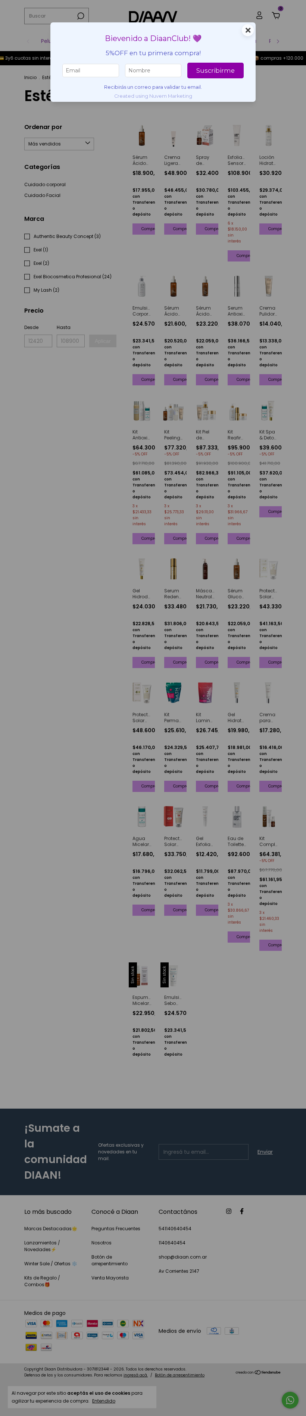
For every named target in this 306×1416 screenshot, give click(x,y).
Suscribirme (215, 70)
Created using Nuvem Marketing (153, 96)
